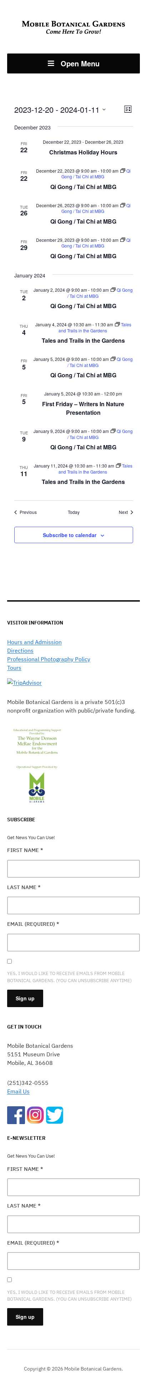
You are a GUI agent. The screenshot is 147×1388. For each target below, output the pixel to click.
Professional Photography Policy (48, 659)
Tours (14, 667)
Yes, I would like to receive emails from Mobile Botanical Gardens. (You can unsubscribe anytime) (69, 976)
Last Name (24, 887)
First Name (25, 850)
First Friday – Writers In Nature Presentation (83, 408)
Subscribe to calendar (69, 535)
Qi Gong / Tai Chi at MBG (83, 187)
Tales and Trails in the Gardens (83, 340)
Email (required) (33, 923)
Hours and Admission (34, 641)
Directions (20, 650)
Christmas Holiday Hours (83, 152)
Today (74, 512)
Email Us (18, 1091)
